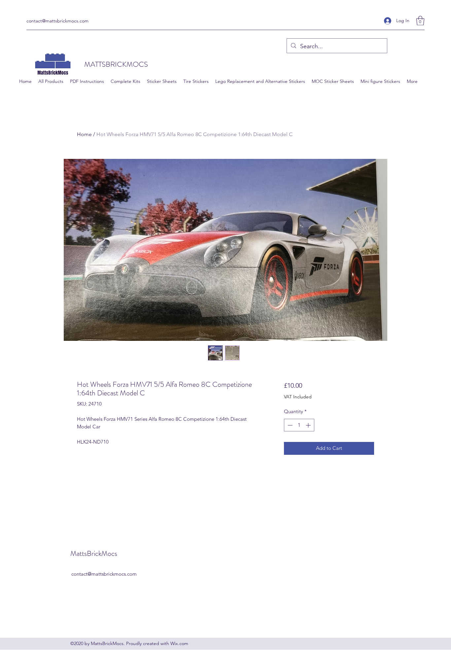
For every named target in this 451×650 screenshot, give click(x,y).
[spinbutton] (299, 425)
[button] (420, 20)
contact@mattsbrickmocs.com (57, 21)
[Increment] (308, 425)
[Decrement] (289, 425)
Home (84, 134)
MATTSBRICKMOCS (116, 64)
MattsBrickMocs (93, 553)
